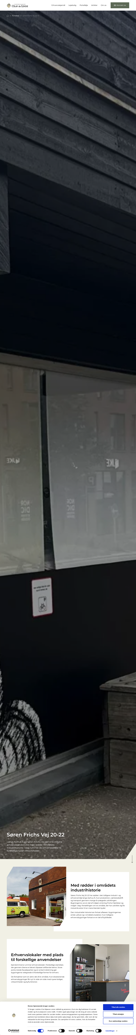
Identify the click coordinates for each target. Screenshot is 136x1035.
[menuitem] (120, 5)
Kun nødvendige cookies (118, 1021)
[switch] (62, 1030)
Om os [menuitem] (103, 5)
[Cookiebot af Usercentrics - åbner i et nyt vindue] (13, 1030)
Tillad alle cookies (118, 1007)
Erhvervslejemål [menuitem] (58, 5)
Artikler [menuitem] (94, 5)
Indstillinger (110, 1031)
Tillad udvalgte (118, 1014)
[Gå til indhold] (132, 859)
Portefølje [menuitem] (84, 5)
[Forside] (7, 16)
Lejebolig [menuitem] (72, 5)
